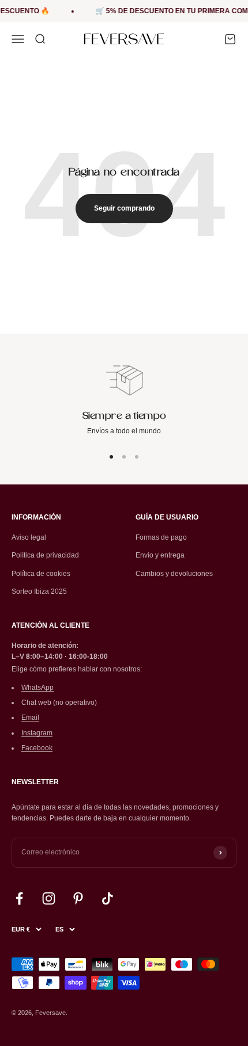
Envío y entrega (160, 555)
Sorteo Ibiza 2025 (39, 591)
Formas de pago (161, 537)
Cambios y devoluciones (174, 574)
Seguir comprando (124, 208)
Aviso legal (29, 537)
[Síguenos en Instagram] (49, 898)
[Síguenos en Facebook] (19, 898)
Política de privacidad (45, 555)
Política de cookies (41, 574)
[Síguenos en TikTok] (107, 898)
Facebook (36, 748)
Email (30, 717)
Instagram (36, 733)
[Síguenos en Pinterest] (78, 898)
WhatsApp (37, 688)
